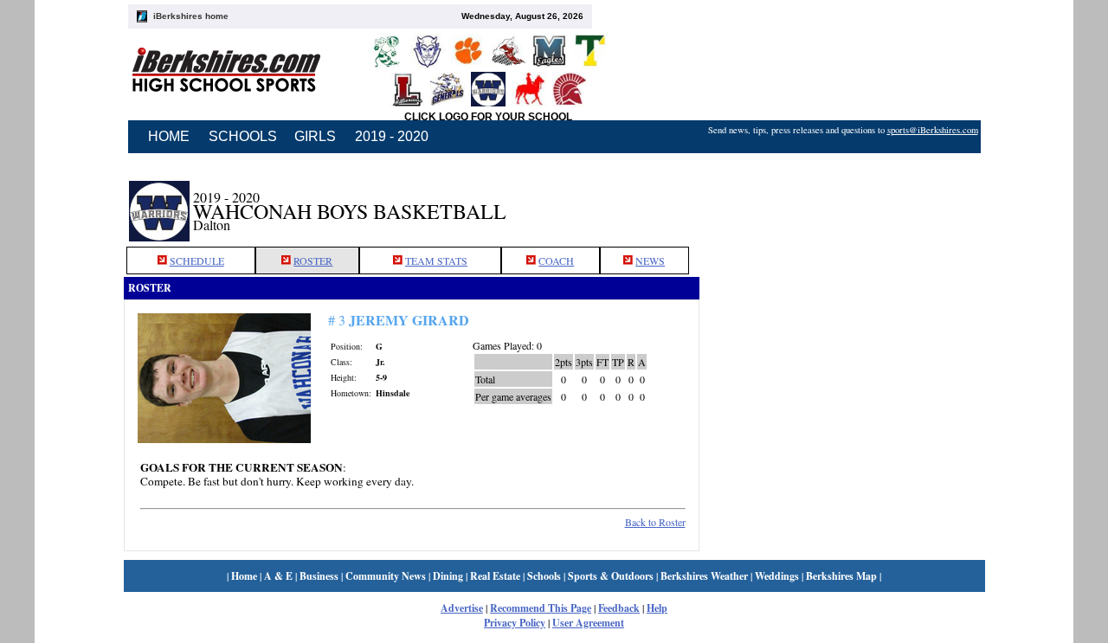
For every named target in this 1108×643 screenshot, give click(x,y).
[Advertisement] (842, 202)
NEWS (650, 260)
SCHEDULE (197, 260)
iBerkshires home (191, 16)
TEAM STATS (436, 260)
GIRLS (315, 136)
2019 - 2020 (391, 136)
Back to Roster (655, 522)
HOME (169, 136)
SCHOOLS (243, 136)
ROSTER (312, 260)
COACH (556, 260)
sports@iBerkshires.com (932, 130)
